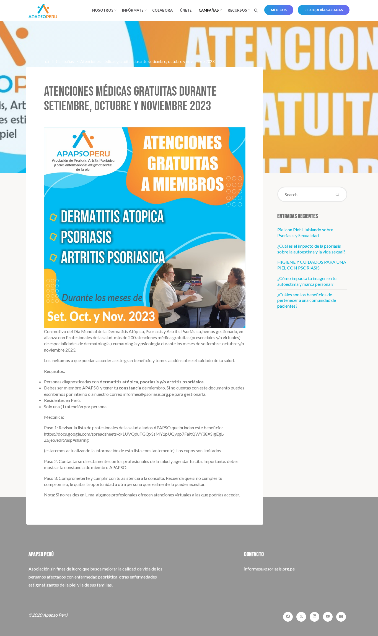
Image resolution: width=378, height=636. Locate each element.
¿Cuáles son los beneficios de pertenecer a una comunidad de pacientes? (306, 300)
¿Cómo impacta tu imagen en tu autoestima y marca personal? (306, 281)
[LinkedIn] (314, 617)
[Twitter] (301, 617)
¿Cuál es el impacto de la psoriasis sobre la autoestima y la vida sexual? (311, 248)
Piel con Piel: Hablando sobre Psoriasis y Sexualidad (305, 232)
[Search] (256, 10)
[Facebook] (288, 617)
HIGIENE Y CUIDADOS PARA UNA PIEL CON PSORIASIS (311, 264)
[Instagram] (341, 617)
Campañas (65, 61)
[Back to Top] (356, 628)
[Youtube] (328, 617)
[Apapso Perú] (43, 10)
